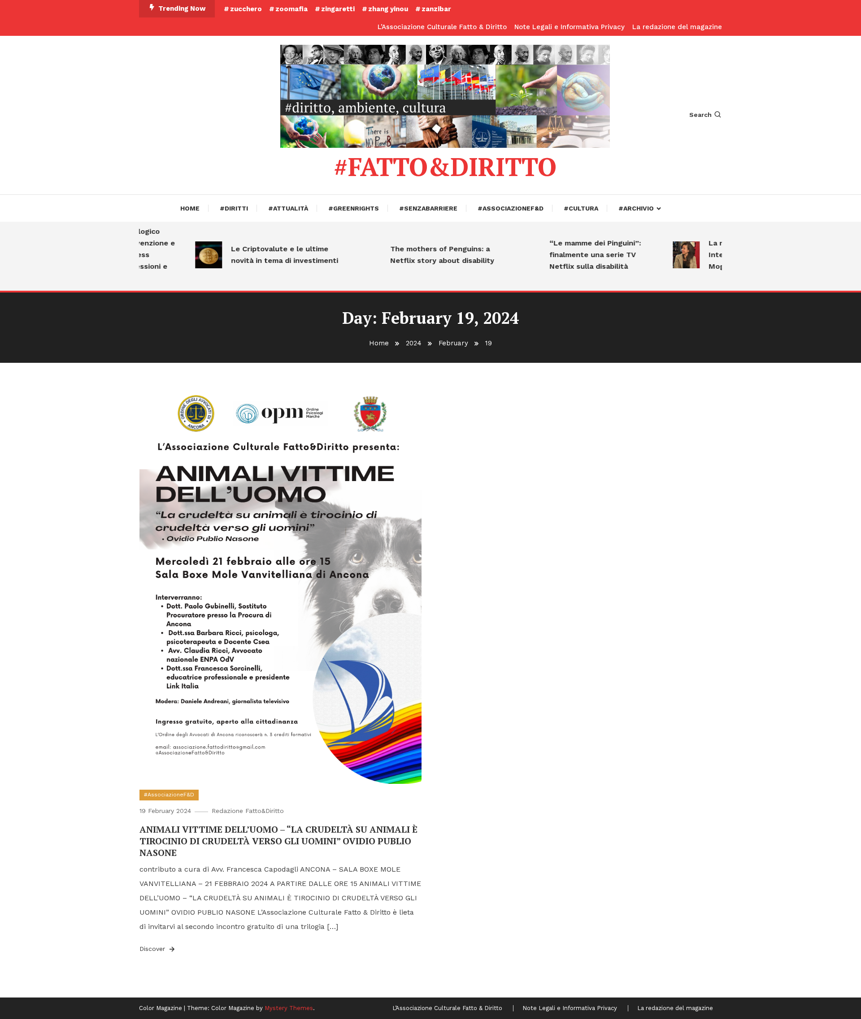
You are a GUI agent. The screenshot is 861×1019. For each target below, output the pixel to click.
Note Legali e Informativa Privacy (569, 27)
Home (190, 208)
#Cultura (581, 208)
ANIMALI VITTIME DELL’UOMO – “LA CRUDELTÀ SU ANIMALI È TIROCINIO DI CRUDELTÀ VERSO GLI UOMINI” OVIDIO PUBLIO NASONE (278, 841)
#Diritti (234, 208)
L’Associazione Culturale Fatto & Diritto (442, 27)
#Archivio (636, 208)
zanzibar (436, 9)
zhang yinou (388, 9)
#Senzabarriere (428, 208)
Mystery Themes (289, 1008)
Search (700, 114)
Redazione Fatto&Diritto (248, 810)
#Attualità (288, 208)
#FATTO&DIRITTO (445, 166)
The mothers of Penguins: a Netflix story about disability (426, 255)
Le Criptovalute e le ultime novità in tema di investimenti (268, 255)
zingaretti (338, 9)
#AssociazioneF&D (511, 208)
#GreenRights (353, 208)
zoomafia (291, 9)
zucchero (246, 9)
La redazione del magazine (677, 27)
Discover (153, 948)
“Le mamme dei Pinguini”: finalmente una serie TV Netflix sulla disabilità (579, 255)
